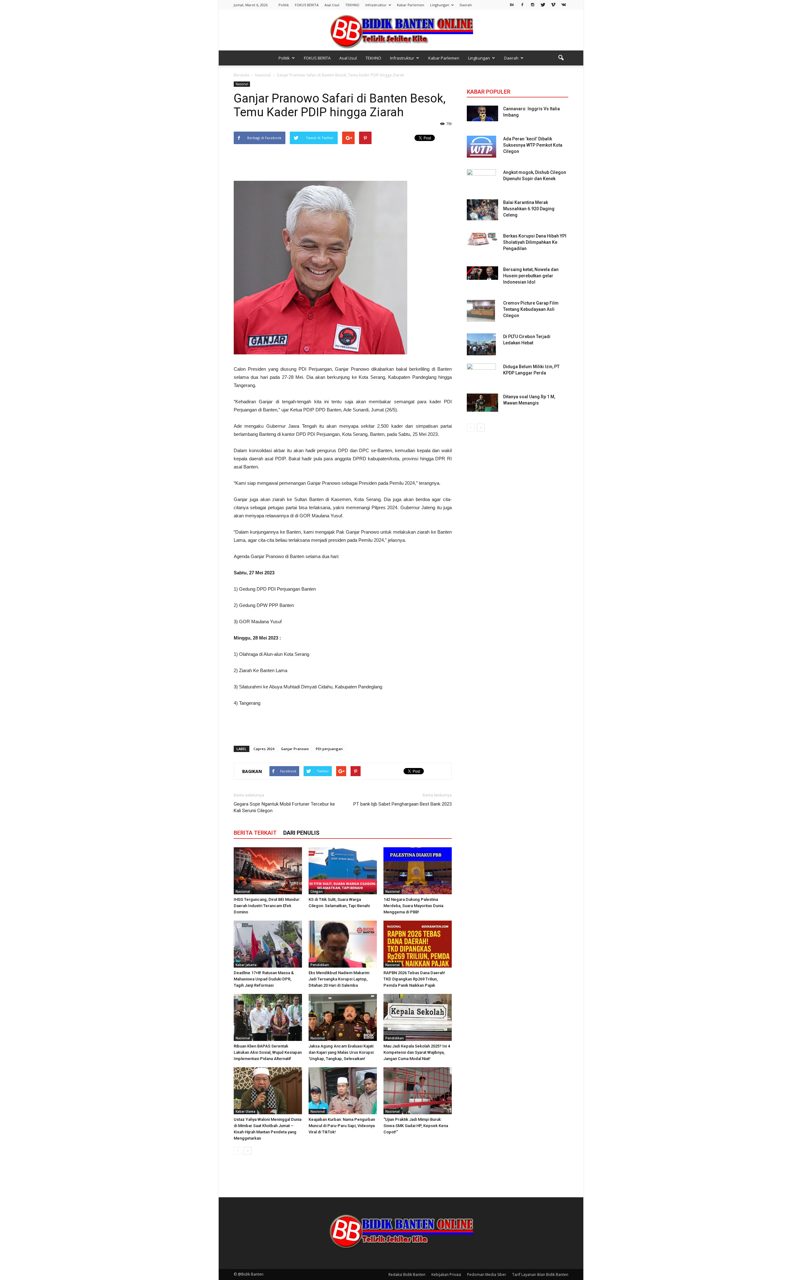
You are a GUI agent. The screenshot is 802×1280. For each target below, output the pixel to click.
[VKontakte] (563, 4)
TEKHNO (352, 5)
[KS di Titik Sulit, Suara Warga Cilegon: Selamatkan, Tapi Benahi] (343, 870)
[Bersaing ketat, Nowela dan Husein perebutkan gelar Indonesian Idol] (482, 273)
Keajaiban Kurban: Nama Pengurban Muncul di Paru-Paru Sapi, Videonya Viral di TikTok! (342, 1125)
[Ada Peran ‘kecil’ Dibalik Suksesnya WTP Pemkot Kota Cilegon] (481, 147)
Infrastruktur (376, 5)
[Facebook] (522, 4)
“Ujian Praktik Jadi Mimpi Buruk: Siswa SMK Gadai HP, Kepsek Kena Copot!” (415, 1125)
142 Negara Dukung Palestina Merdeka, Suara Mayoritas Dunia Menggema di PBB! (413, 905)
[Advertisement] (342, 163)
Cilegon (316, 891)
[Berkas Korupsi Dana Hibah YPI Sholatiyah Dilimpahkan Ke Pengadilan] (482, 239)
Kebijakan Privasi (446, 1274)
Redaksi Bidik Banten (406, 1274)
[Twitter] (543, 4)
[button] (560, 57)
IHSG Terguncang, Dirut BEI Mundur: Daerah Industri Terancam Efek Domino (267, 905)
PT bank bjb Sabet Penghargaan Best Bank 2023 (402, 804)
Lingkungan (439, 5)
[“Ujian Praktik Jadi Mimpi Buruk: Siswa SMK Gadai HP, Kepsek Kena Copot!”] (417, 1090)
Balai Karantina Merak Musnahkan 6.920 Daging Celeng (529, 208)
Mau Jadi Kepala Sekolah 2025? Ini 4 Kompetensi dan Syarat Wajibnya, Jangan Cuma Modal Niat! (416, 1052)
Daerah (466, 5)
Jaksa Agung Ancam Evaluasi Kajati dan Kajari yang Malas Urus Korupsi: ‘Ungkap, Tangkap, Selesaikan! (341, 1052)
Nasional (242, 84)
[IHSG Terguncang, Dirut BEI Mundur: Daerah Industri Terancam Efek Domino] (268, 870)
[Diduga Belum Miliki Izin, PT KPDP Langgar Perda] (481, 374)
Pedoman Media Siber (486, 1274)
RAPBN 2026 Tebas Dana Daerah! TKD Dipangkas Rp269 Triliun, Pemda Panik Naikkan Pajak (414, 979)
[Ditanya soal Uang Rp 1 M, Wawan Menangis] (482, 403)
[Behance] (512, 4)
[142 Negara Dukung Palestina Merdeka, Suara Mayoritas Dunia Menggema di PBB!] (417, 870)
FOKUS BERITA (307, 5)
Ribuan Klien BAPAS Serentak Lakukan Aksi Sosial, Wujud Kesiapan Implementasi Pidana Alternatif (268, 1052)
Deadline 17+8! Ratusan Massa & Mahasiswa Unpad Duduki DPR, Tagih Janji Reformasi (264, 979)
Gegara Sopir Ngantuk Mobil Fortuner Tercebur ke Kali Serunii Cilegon (284, 807)
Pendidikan (319, 965)
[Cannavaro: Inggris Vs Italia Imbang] (482, 113)
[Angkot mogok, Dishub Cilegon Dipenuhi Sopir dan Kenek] (481, 180)
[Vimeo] (553, 4)
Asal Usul (332, 5)
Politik (284, 5)
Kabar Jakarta (246, 965)
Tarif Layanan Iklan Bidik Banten (540, 1274)
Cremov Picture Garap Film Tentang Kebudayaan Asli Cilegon (531, 309)
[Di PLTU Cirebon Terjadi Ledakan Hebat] (481, 344)
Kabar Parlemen (410, 5)
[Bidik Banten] (401, 31)
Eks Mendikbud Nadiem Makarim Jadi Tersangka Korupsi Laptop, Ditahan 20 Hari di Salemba (339, 979)
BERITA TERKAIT (255, 832)
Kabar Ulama (245, 1111)
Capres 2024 (263, 748)
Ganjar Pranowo (295, 748)
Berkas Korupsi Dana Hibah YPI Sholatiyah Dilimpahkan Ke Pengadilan (534, 242)
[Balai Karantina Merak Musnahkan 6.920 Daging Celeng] (482, 209)
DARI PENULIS (301, 832)
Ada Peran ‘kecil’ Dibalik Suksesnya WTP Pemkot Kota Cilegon (532, 145)
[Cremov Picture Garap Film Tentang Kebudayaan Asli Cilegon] (481, 311)
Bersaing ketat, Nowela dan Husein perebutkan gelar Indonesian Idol (531, 276)
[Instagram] (532, 4)
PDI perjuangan (329, 748)
